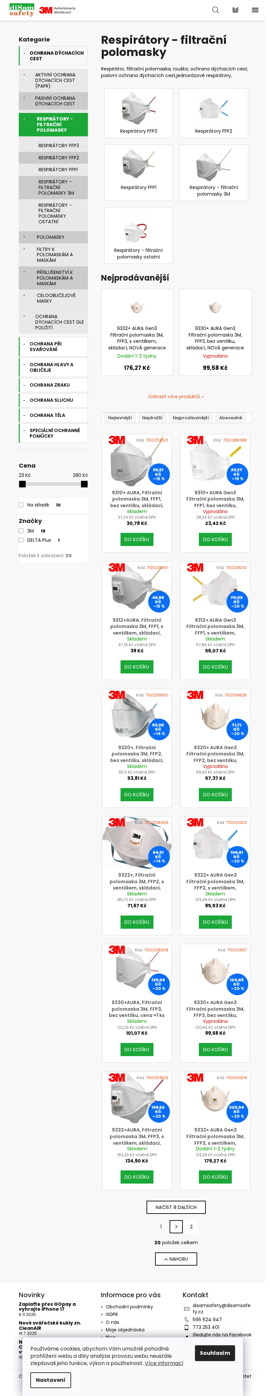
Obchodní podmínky (129, 1306)
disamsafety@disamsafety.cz (222, 1308)
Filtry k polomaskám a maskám (55, 255)
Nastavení (51, 1380)
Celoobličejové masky (56, 298)
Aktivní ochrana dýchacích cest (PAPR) (55, 80)
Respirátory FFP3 (59, 145)
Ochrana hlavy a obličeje (51, 367)
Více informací (164, 1363)
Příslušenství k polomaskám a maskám (55, 278)
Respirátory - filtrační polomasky (55, 124)
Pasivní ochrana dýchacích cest (55, 101)
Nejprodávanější (191, 418)
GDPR (112, 1314)
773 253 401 (206, 1327)
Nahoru (179, 1259)
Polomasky (51, 237)
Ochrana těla (47, 415)
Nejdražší (152, 418)
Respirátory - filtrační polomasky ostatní (55, 213)
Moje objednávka (125, 1330)
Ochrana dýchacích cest (57, 56)
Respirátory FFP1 (58, 169)
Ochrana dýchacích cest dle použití (59, 322)
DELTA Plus (43, 540)
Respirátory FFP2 (59, 157)
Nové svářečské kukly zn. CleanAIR (50, 1326)
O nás (112, 1322)
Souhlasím (215, 1353)
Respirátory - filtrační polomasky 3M (56, 187)
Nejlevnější (120, 418)
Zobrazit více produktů (174, 396)
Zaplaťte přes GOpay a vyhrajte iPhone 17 (47, 1307)
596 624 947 (207, 1319)
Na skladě (44, 505)
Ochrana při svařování (46, 347)
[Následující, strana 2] (176, 1226)
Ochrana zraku (50, 385)
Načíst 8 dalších (176, 1207)
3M (36, 531)
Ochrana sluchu (51, 400)
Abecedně (230, 418)
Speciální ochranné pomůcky (55, 433)
